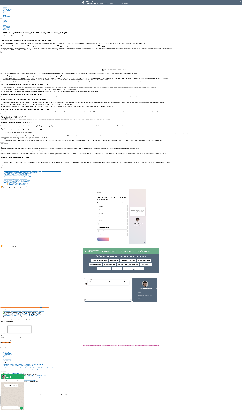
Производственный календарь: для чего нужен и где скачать (15, 174)
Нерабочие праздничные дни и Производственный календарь (15, 179)
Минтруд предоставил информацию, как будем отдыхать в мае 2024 (17, 180)
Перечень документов (7, 354)
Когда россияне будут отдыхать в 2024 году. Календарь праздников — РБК (18, 169)
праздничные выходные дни (19, 307)
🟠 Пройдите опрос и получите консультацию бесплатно (17, 183)
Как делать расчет (7, 360)
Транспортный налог (7, 9)
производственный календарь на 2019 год (34, 307)
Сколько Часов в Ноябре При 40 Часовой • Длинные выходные (26, 313)
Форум (4, 15)
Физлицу (5, 8)
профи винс (46, 307)
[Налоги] (3, 18)
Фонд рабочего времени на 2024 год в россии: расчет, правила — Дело (17, 173)
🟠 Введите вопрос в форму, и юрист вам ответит (16, 184)
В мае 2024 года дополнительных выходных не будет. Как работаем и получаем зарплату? (21, 172)
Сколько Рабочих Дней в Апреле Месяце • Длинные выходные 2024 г (28, 311)
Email (2, 337)
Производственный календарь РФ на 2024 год (12, 177)
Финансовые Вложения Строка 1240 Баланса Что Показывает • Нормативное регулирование (23, 364)
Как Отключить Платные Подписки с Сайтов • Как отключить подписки (30, 375)
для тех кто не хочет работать (7, 307)
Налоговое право (6, 12)
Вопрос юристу (6, 16)
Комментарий (4, 333)
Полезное (5, 7)
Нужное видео (6, 352)
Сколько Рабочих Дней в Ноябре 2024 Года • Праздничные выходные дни (27, 317)
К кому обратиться (7, 356)
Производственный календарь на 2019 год (12, 182)
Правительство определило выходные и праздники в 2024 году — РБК (17, 176)
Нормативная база (7, 353)
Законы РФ (5, 355)
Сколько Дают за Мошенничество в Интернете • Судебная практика (17, 366)
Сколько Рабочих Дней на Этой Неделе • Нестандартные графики (24, 315)
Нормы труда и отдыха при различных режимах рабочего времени (16, 175)
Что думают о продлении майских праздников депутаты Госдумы (16, 181)
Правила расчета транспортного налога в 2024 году (24, 380)
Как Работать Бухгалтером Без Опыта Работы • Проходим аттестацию (18, 365)
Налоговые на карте (7, 13)
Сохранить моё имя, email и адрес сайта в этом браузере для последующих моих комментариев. (22, 340)
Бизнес (4, 11)
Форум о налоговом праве (18, 373)
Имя (2, 335)
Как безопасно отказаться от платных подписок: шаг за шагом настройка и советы (27, 377)
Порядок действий (7, 357)
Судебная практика (7, 359)
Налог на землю (6, 10)
